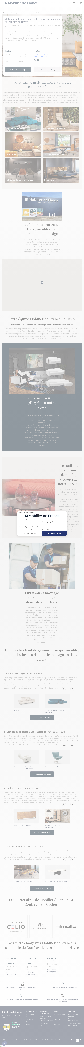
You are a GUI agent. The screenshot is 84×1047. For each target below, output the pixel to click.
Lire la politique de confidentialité (28, 527)
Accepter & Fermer (54, 533)
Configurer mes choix (30, 533)
